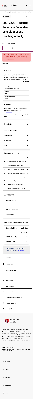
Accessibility (8, 377)
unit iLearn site (20, 250)
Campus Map (8, 385)
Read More (26, 81)
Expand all (25, 124)
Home (2, 12)
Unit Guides (9, 112)
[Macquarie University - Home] (5, 6)
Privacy (7, 393)
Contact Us (7, 369)
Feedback (7, 361)
